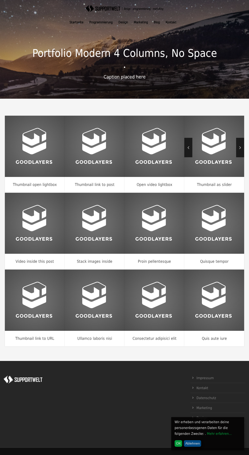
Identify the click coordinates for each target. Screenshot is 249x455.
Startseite (76, 22)
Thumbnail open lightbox (35, 184)
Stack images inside (94, 261)
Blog (157, 22)
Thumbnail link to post (95, 184)
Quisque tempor (214, 261)
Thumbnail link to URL (34, 338)
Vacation (52, 155)
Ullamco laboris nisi (94, 338)
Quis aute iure (214, 338)
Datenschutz (206, 398)
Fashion (17, 155)
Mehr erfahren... (219, 434)
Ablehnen (192, 443)
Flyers (140, 155)
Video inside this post (35, 261)
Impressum (205, 378)
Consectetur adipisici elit (155, 338)
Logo (109, 232)
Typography (42, 232)
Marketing (141, 22)
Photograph (34, 155)
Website (111, 155)
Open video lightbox (154, 184)
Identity (153, 155)
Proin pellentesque (154, 261)
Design (123, 22)
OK (178, 443)
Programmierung (101, 22)
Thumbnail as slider (214, 184)
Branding (83, 232)
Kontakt (171, 22)
